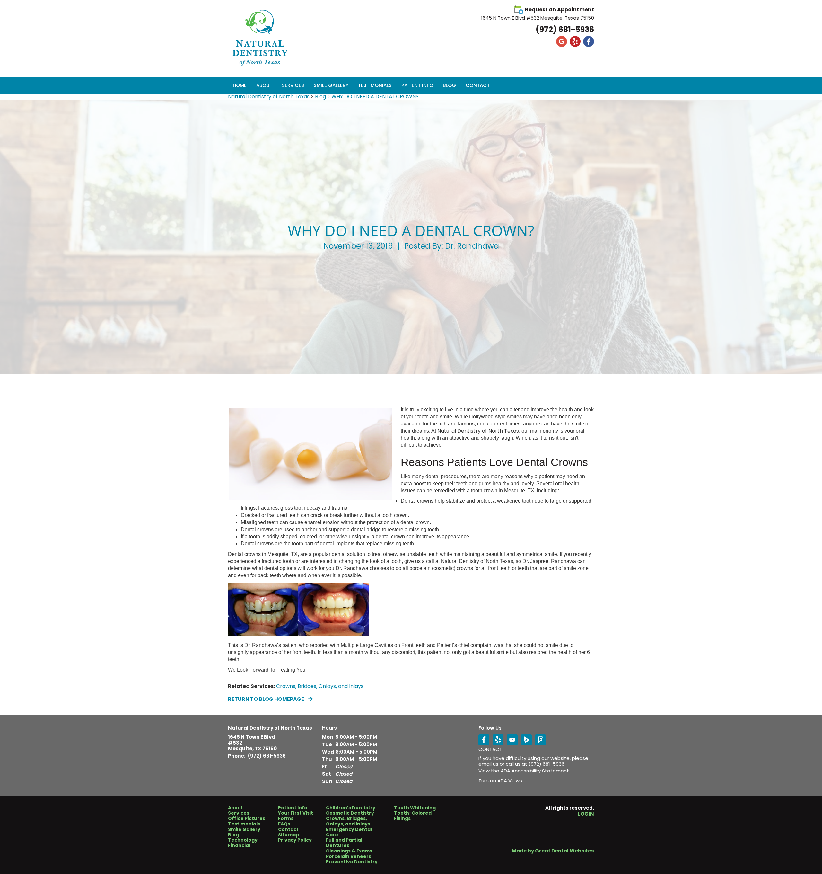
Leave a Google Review (561, 41)
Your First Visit (295, 813)
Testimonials (375, 85)
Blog (449, 85)
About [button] (264, 85)
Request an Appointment (559, 9)
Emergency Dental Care (349, 832)
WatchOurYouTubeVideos (512, 739)
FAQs (284, 824)
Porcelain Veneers (348, 856)
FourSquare (540, 739)
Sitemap (288, 835)
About (235, 808)
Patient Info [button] (417, 85)
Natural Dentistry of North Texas (269, 96)
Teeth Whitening (415, 808)
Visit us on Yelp (575, 41)
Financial (239, 845)
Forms (285, 818)
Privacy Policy (295, 840)
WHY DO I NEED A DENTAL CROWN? (375, 96)
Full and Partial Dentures (344, 842)
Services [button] (293, 85)
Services (238, 813)
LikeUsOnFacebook (483, 739)
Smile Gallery (331, 85)
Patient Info (292, 808)
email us (488, 764)
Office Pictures (246, 818)
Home (240, 85)
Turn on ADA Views (500, 780)
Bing (526, 739)
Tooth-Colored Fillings (413, 815)
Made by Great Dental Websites (553, 850)
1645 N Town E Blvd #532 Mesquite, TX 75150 (252, 743)
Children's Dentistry (350, 808)
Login (586, 813)
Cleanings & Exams (349, 851)
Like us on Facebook (588, 41)
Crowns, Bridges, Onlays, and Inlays (319, 686)
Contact (478, 85)
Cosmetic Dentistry (350, 813)
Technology (243, 840)
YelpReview (498, 739)
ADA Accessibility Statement (535, 770)
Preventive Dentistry (352, 862)
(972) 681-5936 (565, 29)
